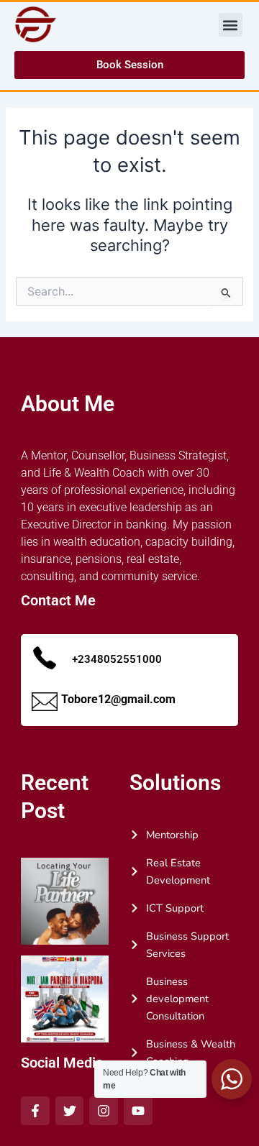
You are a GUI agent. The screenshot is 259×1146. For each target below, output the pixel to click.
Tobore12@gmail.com (118, 699)
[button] (230, 25)
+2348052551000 (117, 659)
